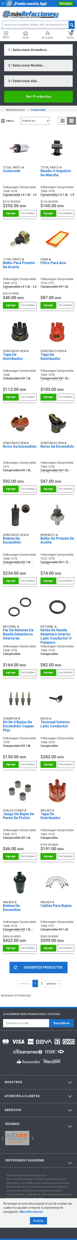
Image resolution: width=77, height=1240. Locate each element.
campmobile (38, 110)
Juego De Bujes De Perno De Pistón (18, 816)
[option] (17, 1138)
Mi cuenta (47, 37)
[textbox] (38, 25)
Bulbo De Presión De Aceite (57, 540)
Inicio (26, 37)
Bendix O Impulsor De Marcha (55, 173)
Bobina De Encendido (12, 540)
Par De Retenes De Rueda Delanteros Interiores (18, 634)
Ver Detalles (28, 213)
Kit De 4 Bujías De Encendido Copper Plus (18, 726)
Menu (6, 37)
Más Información (31, 1211)
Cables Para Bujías (56, 905)
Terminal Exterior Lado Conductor (55, 724)
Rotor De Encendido (20, 446)
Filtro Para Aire (53, 263)
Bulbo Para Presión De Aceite (19, 265)
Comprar (11, 213)
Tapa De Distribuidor (13, 356)
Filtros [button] (10, 121)
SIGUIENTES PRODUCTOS (43, 967)
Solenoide (11, 171)
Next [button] (32, 1138)
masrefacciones (15, 110)
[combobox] (38, 50)
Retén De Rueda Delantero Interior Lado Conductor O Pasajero (56, 636)
